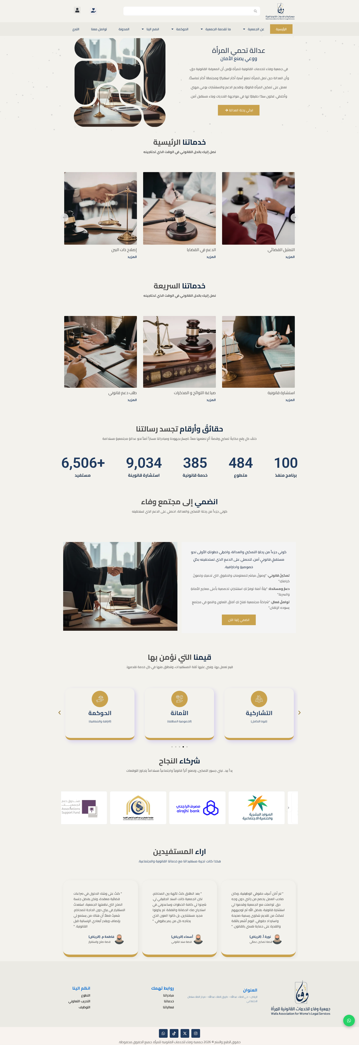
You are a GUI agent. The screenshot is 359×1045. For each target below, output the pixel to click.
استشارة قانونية (281, 392)
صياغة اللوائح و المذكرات (195, 392)
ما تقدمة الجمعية (218, 29)
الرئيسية (281, 29)
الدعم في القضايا (280, 249)
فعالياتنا (168, 1007)
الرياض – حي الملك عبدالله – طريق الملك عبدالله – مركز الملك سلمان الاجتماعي (223, 999)
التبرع (76, 29)
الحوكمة (182, 29)
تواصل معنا (99, 29)
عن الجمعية (256, 29)
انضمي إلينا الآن (239, 620)
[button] (77, 10)
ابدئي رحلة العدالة (241, 110)
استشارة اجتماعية (122, 249)
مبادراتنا (168, 995)
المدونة (124, 29)
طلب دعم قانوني (122, 392)
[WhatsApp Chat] (349, 1020)
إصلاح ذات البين (203, 249)
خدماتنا (169, 1001)
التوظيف (84, 1007)
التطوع (85, 995)
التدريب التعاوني (79, 1001)
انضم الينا (152, 29)
